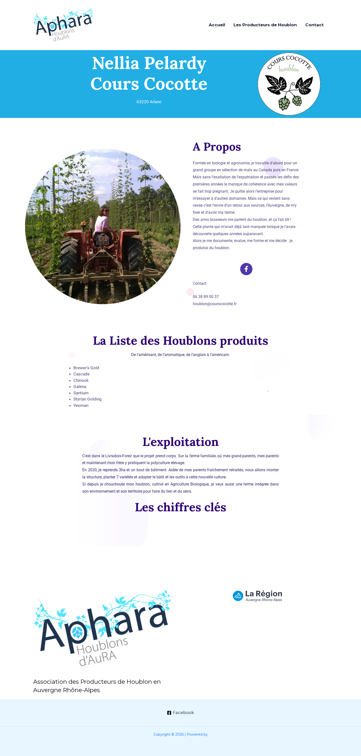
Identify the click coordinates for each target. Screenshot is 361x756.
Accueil (217, 24)
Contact (314, 24)
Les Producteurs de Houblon (265, 24)
